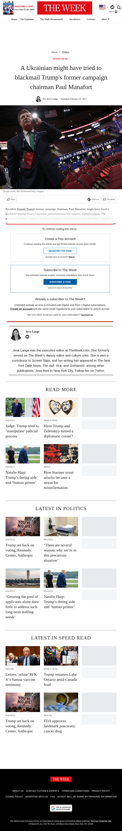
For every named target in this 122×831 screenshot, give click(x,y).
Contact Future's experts (42, 791)
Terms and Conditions (75, 791)
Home (54, 52)
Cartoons (91, 19)
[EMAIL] (28, 337)
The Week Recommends (51, 19)
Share (13, 199)
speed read (60, 59)
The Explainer (27, 19)
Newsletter (111, 199)
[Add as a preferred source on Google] (61, 808)
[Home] (13, 19)
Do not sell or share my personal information (87, 796)
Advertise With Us (36, 796)
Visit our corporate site (101, 821)
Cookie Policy (14, 796)
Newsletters (74, 19)
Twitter (99, 370)
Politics (65, 52)
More (104, 19)
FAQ (52, 796)
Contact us (87, 314)
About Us (18, 791)
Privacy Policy (101, 791)
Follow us (95, 199)
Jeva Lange (52, 99)
